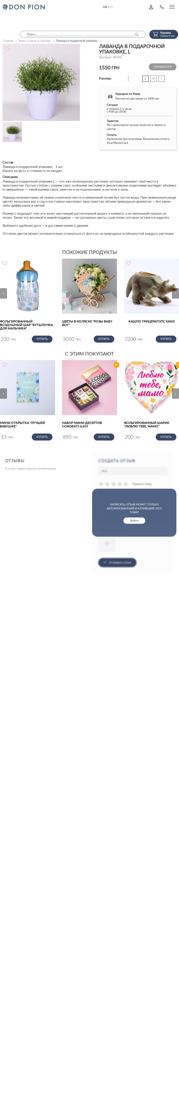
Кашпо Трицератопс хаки (151, 321)
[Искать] (136, 34)
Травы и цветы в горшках (34, 40)
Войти (134, 520)
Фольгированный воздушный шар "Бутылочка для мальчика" (26, 325)
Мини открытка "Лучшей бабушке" (22, 424)
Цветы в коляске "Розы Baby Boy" (87, 323)
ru (111, 7)
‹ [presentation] (3, 293)
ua (105, 7)
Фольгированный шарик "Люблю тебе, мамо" (146, 424)
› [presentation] (175, 293)
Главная (8, 40)
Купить (42, 339)
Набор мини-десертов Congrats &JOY (82, 424)
